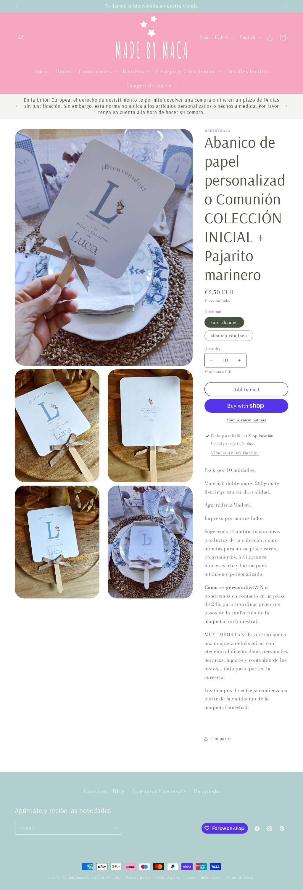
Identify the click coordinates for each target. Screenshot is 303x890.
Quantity (212, 349)
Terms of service (241, 877)
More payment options (246, 420)
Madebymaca (74, 877)
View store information (235, 453)
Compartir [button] (220, 738)
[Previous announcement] (16, 6)
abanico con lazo (229, 335)
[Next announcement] (286, 6)
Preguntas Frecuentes (159, 791)
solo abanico (224, 322)
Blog (119, 791)
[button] (21, 37)
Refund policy (168, 877)
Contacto (95, 791)
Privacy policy (138, 877)
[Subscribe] (114, 828)
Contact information (203, 877)
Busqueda (206, 791)
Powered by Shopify (103, 877)
